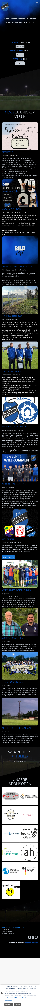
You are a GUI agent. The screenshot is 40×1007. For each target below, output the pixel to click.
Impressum (23, 997)
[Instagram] (33, 937)
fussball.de (20, 46)
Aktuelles (20, 55)
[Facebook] (29, 937)
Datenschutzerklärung (11, 997)
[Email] (36, 937)
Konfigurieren (8, 1000)
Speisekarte (20, 63)
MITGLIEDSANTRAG (20, 761)
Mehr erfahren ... (8, 557)
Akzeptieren (8, 1004)
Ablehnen (17, 1004)
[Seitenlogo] (5, 6)
